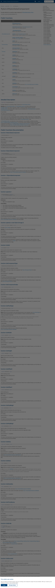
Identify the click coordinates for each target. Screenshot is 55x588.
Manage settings (12, 585)
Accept (4, 585)
